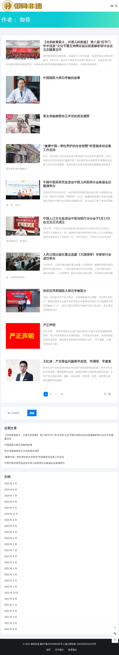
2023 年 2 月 (10, 538)
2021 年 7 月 (10, 605)
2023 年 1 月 (10, 544)
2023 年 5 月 (10, 526)
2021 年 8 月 (10, 598)
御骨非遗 (35, 644)
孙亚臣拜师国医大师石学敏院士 (64, 290)
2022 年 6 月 (10, 556)
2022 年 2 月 (10, 580)
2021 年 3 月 (10, 623)
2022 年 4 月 (10, 568)
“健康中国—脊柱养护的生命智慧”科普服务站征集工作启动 (34, 457)
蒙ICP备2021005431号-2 (52, 644)
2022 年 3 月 (10, 574)
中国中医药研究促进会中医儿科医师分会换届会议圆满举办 (34, 463)
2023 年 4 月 (10, 532)
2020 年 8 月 (10, 629)
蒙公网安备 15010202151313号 (80, 644)
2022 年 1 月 (10, 586)
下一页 (107, 394)
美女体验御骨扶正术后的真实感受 (66, 116)
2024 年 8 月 (10, 489)
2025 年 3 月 (10, 483)
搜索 (32, 413)
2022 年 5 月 (10, 562)
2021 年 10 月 (11, 592)
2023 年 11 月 (11, 514)
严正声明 (49, 325)
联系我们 (72, 649)
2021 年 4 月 (10, 617)
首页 (48, 649)
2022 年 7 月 (10, 550)
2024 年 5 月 (10, 507)
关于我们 (59, 649)
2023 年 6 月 (10, 520)
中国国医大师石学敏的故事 (61, 77)
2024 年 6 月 (10, 501)
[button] (111, 6)
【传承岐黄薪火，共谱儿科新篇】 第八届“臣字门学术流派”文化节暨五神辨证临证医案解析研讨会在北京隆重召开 (78, 45)
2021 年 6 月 (10, 611)
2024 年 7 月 (10, 495)
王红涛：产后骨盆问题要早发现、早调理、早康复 (77, 361)
